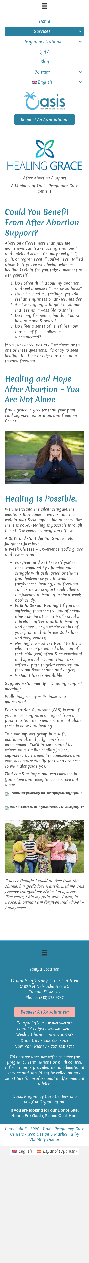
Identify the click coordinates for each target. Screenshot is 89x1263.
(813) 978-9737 (51, 997)
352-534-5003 (56, 1040)
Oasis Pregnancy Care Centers (47, 1131)
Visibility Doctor (44, 1139)
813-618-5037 (61, 1034)
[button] (44, 119)
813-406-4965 (60, 1029)
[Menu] (44, 953)
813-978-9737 (60, 1023)
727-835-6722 (63, 1046)
